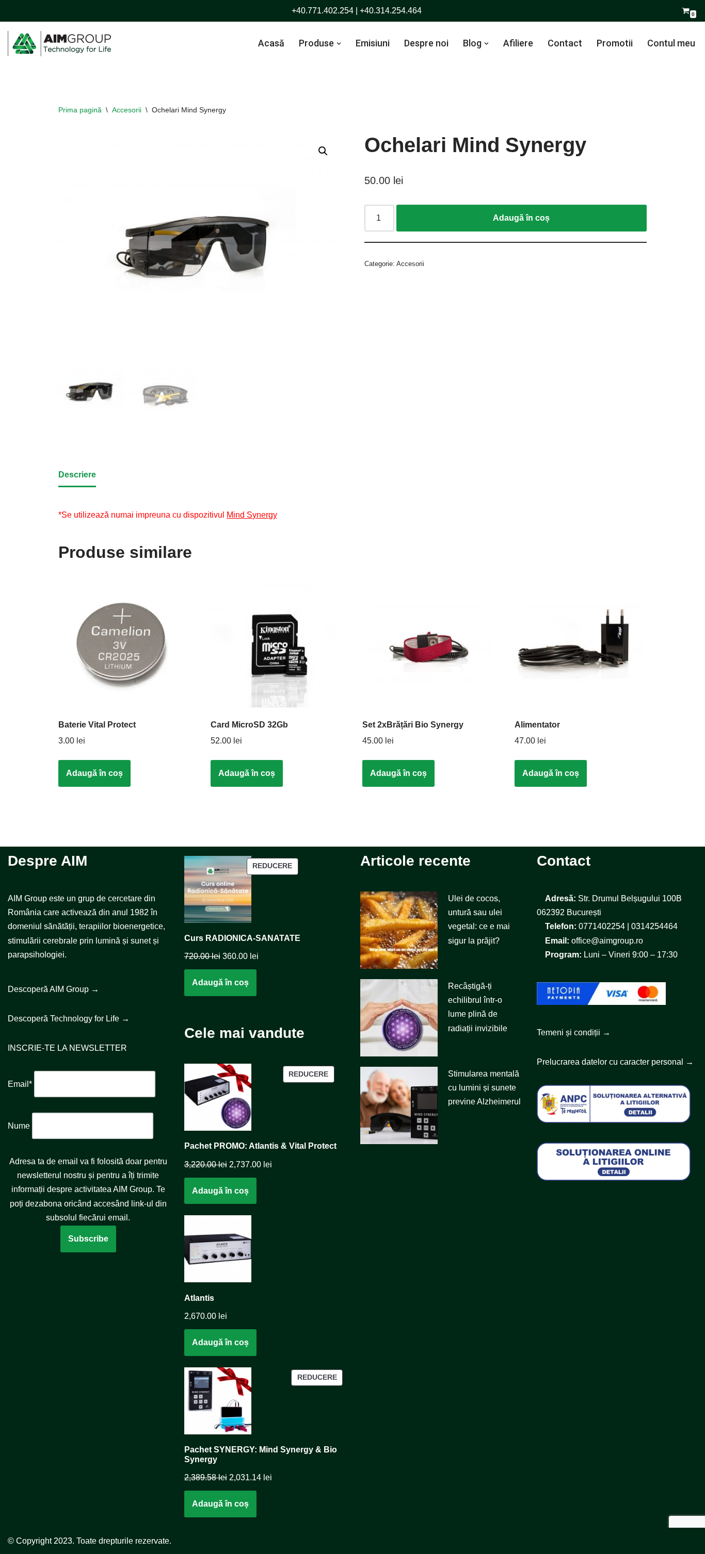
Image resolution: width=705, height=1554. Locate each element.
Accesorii (126, 110)
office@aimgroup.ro (607, 940)
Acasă (271, 43)
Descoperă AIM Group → (53, 989)
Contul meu (671, 43)
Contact (565, 43)
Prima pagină (80, 110)
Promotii (615, 43)
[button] (339, 43)
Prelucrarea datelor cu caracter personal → (615, 1061)
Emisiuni (373, 43)
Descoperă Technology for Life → (69, 1018)
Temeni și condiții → (574, 1032)
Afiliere (518, 43)
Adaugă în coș (521, 217)
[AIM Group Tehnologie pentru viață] (59, 43)
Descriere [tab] (77, 474)
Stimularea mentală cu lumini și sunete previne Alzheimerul (484, 1087)
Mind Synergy (252, 514)
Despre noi (426, 43)
